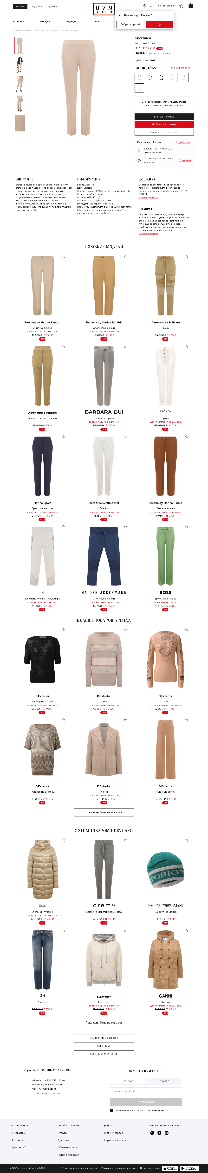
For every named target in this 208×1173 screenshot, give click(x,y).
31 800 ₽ (160, 606)
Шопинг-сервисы (114, 1133)
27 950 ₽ (48, 709)
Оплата (62, 1133)
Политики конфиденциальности (152, 1110)
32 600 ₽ (37, 1009)
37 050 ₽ (159, 425)
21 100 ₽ (38, 425)
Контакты (17, 1140)
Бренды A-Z (18, 1147)
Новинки (18, 22)
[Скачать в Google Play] (189, 1168)
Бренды (45, 22)
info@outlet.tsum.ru (48, 1093)
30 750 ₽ (109, 709)
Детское (53, 7)
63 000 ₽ (98, 1009)
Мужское (37, 7)
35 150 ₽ (98, 516)
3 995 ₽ (170, 919)
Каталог (29, 30)
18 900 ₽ (110, 1009)
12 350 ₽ (110, 606)
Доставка (64, 1140)
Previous (10, 85)
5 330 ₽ (48, 1009)
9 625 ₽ (160, 919)
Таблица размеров (179, 68)
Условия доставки (148, 198)
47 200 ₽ (109, 799)
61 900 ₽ (37, 606)
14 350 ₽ (109, 516)
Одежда (71, 22)
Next (29, 85)
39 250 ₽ (160, 799)
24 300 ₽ (160, 335)
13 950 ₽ (48, 335)
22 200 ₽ (160, 709)
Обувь (96, 22)
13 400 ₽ (48, 606)
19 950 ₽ (37, 335)
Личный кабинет (167, 6)
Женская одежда (58, 30)
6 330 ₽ (47, 425)
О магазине (18, 1133)
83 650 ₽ (98, 425)
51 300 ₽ (160, 1009)
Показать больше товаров (104, 812)
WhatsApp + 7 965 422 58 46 (48, 1081)
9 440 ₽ (171, 799)
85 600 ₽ (98, 606)
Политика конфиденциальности (79, 1168)
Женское (20, 7)
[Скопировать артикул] (99, 197)
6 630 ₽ (171, 335)
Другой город (183, 143)
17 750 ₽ (171, 709)
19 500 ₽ (48, 799)
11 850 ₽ (110, 919)
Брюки (74, 30)
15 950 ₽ (171, 1009)
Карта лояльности (115, 1140)
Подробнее (185, 161)
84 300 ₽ (98, 799)
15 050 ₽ (109, 425)
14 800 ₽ (171, 425)
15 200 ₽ (99, 335)
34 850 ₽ (37, 799)
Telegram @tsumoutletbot (47, 1085)
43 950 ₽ (98, 709)
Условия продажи (68, 1155)
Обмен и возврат (68, 1147)
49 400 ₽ (98, 919)
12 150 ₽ (109, 335)
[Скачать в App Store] (170, 1168)
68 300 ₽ (36, 919)
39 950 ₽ (37, 709)
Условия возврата (148, 234)
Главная (17, 30)
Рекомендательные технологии (118, 1168)
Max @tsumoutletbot (44, 1089)
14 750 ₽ (48, 516)
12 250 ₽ (171, 606)
